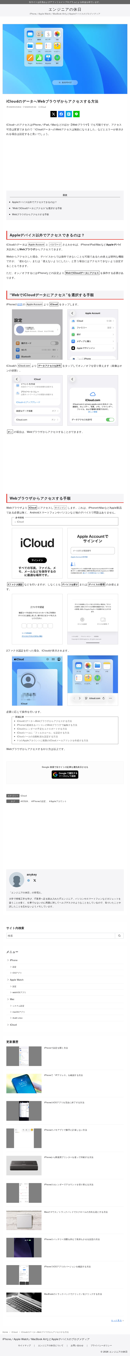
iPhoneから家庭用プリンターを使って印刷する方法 (68, 1157)
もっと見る (116, 1320)
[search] (119, 936)
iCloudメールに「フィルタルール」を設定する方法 (43, 732)
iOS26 (25, 801)
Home (6, 1332)
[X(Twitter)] (53, 114)
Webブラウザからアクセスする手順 (30, 214)
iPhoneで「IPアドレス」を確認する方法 (63, 1075)
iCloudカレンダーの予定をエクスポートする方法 (42, 728)
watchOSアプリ (19, 992)
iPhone (13, 960)
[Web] (29, 880)
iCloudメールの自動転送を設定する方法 (37, 736)
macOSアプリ (19, 1012)
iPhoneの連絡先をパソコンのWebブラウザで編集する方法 (47, 724)
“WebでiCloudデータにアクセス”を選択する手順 (37, 208)
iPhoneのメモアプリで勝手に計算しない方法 (65, 1129)
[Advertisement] (65, 163)
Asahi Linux (18, 1018)
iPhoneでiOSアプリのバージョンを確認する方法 (67, 1266)
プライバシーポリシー (101, 1345)
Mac (12, 999)
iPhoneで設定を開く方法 (56, 1047)
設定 (20, 304)
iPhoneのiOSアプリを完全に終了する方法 (64, 1102)
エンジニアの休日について (51, 1345)
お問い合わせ (77, 1345)
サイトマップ (24, 1345)
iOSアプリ (17, 972)
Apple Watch (16, 979)
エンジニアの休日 (65, 9)
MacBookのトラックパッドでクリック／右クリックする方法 (73, 1293)
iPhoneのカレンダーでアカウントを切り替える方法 (68, 1184)
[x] (35, 880)
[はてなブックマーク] (69, 114)
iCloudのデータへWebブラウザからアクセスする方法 (44, 720)
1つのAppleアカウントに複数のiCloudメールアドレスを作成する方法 (52, 740)
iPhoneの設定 (39, 801)
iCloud (43, 107)
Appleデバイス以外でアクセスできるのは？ (34, 202)
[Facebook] (61, 114)
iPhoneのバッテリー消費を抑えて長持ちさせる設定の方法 (72, 1239)
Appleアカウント (59, 801)
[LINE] (76, 114)
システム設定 (18, 1005)
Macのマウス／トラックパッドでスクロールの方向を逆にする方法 (76, 1211)
